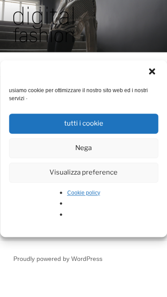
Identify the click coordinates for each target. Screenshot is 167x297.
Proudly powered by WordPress (57, 258)
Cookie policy (83, 193)
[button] (152, 72)
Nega (83, 148)
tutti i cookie (83, 123)
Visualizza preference (83, 172)
